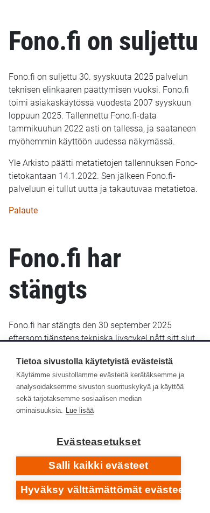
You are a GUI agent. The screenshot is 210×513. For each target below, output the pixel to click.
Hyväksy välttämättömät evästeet (100, 489)
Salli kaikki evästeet (98, 465)
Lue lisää (80, 410)
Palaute (23, 210)
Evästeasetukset (99, 441)
